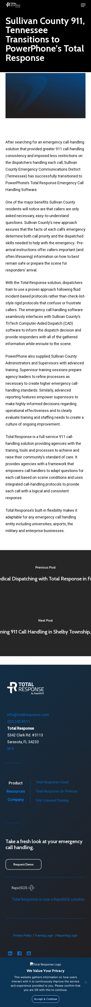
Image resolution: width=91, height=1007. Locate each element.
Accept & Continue (45, 999)
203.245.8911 (18, 721)
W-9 (10, 748)
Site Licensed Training (52, 800)
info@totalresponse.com (28, 714)
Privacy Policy (22, 935)
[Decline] (86, 982)
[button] (83, 5)
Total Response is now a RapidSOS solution (48, 899)
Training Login (44, 935)
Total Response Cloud (52, 782)
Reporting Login (67, 935)
